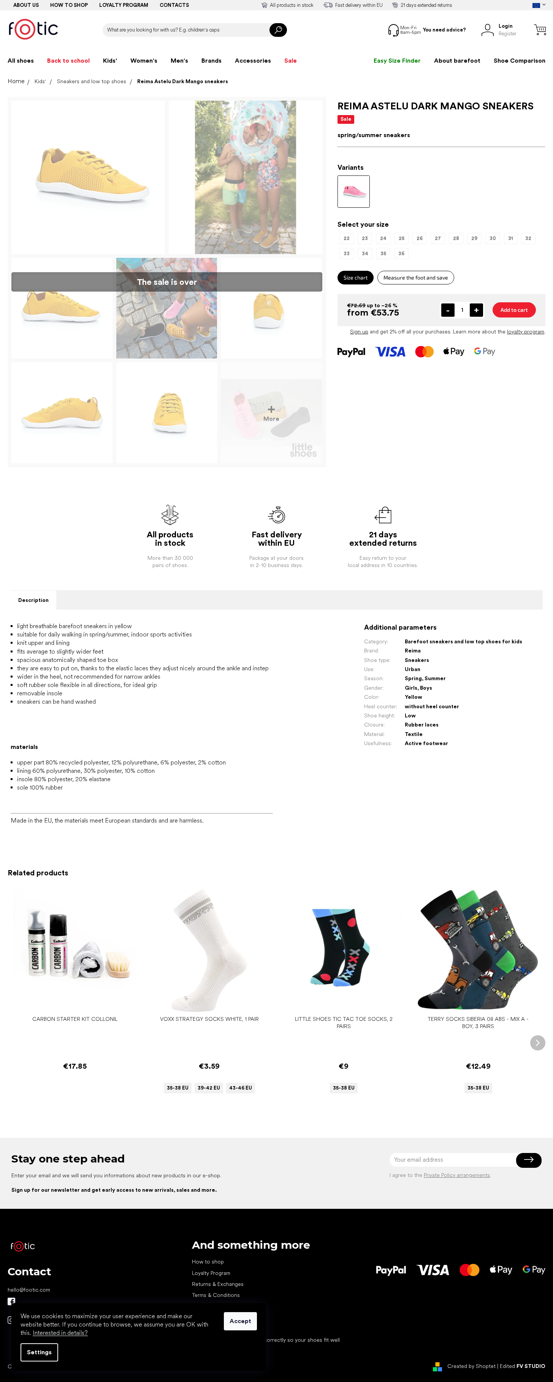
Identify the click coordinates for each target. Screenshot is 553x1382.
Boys (426, 688)
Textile (414, 734)
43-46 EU (240, 1088)
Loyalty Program (211, 1273)
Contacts (174, 5)
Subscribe (529, 1160)
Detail (205, 1000)
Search (278, 30)
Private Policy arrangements (457, 1175)
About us (26, 5)
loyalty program (525, 332)
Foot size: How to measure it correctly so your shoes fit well (266, 1340)
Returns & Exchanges (218, 1284)
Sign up (359, 332)
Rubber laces (422, 725)
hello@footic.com (29, 1290)
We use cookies (211, 1329)
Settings (39, 1352)
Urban (412, 669)
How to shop (69, 5)
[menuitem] (21, 60)
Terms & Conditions (216, 1295)
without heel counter (432, 706)
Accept (240, 1321)
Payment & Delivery (215, 1306)
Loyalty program (123, 5)
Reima (413, 651)
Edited (522, 1366)
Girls (411, 688)
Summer (435, 678)
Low (410, 715)
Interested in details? (60, 1332)
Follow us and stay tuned (11, 1301)
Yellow (413, 697)
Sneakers (417, 660)
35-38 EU (178, 1088)
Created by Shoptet (471, 1366)
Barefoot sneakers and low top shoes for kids (463, 641)
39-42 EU (209, 1088)
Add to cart (514, 309)
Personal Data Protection (222, 1317)
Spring (413, 678)
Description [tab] (33, 600)
